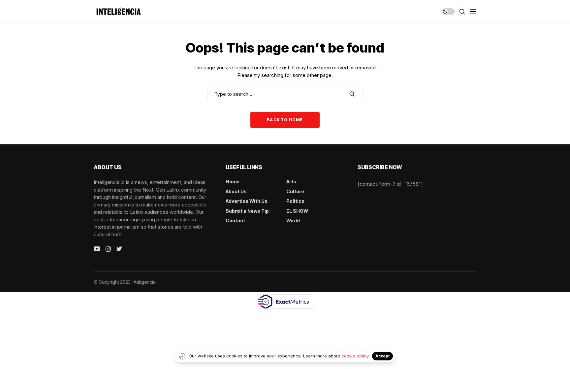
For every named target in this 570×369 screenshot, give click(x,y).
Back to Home (285, 119)
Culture (295, 191)
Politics (295, 201)
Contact (235, 220)
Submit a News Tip (247, 211)
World (293, 220)
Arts (291, 181)
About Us (236, 191)
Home (232, 181)
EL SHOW (297, 211)
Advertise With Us (247, 201)
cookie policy (355, 355)
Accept (382, 355)
